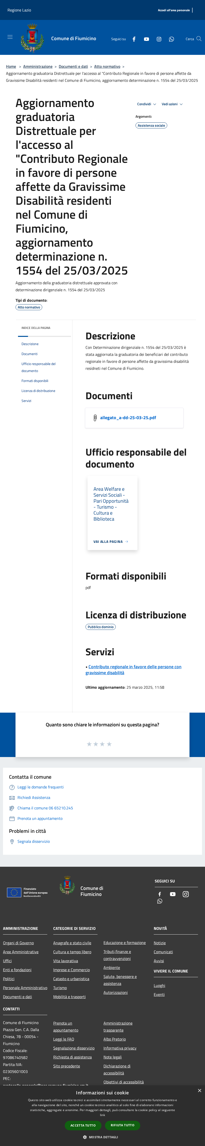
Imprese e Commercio (71, 970)
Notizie (160, 943)
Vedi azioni (170, 104)
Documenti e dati (73, 66)
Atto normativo (107, 66)
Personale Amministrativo (25, 988)
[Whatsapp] (169, 39)
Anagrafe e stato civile (72, 943)
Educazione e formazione (125, 943)
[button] (102, 1137)
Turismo (60, 988)
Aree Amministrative (20, 952)
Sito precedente (66, 1066)
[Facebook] (132, 39)
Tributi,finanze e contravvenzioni (117, 955)
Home (11, 66)
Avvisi (159, 961)
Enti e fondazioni (17, 970)
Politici (8, 979)
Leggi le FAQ (63, 1039)
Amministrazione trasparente (118, 1026)
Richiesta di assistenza (72, 1057)
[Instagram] (157, 39)
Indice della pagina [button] (36, 327)
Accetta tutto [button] (83, 1125)
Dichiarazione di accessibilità (117, 1069)
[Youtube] (145, 39)
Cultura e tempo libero (72, 952)
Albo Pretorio (115, 1039)
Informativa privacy (120, 1048)
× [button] (199, 1091)
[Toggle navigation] (10, 37)
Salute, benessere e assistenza (120, 979)
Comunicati (163, 952)
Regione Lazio (19, 10)
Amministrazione (37, 66)
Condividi (144, 104)
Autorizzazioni (116, 992)
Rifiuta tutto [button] (122, 1125)
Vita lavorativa (65, 961)
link (102, 1115)
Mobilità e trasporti (69, 997)
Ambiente (112, 967)
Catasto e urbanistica (71, 979)
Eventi (159, 994)
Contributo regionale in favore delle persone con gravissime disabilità (134, 669)
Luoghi (159, 985)
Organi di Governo (18, 943)
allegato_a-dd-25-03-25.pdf (128, 417)
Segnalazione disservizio (73, 1048)
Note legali (113, 1057)
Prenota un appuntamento (65, 1026)
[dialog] (102, 1115)
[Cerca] (199, 39)
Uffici (7, 961)
